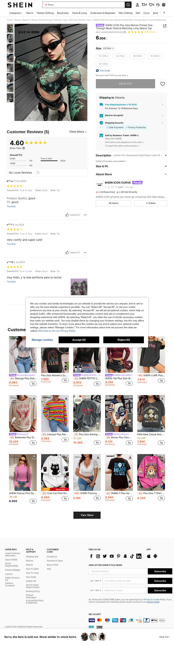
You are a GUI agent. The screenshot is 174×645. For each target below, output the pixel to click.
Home (9, 20)
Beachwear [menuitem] (63, 13)
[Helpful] (67, 215)
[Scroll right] (164, 13)
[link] (144, 5)
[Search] (128, 5)
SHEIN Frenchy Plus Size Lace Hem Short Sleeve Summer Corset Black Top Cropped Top (87, 493)
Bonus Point (52, 565)
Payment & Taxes (55, 561)
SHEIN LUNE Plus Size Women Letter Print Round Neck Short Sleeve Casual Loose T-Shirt (151, 375)
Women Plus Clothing (41, 20)
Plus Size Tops (60, 20)
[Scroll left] (160, 13)
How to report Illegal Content (32, 586)
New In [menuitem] (29, 13)
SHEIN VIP (31, 581)
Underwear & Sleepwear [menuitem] (102, 13)
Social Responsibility (11, 564)
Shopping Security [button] (114, 123)
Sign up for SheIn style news (105, 565)
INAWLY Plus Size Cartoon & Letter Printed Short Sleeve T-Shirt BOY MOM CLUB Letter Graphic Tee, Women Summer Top (119, 493)
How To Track (32, 573)
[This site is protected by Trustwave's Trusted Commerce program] (91, 627)
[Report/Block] (85, 215)
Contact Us (52, 557)
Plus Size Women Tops (80, 20)
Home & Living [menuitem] (79, 13)
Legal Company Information (12, 554)
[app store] (148, 558)
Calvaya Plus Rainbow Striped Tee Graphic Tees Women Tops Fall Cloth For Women (55, 434)
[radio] (103, 56)
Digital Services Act (12, 579)
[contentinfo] (130, 620)
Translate (11, 206)
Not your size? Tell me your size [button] (111, 75)
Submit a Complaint (10, 584)
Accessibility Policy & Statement (35, 601)
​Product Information (31, 596)
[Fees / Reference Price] (107, 38)
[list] (116, 556)
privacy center (153, 602)
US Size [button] (107, 48)
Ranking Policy (33, 591)
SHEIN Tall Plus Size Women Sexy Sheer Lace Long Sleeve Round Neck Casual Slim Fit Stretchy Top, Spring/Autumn (119, 378)
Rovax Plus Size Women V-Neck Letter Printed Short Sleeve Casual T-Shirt (119, 437)
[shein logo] (20, 5)
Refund (29, 565)
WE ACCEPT (95, 614)
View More (87, 515)
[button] (158, 5)
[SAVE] (162, 83)
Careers (9, 574)
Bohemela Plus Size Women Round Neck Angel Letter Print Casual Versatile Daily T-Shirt (23, 437)
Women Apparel (21, 20)
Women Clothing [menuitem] (45, 13)
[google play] (155, 558)
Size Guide (31, 577)
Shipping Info (32, 557)
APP (148, 550)
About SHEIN (11, 560)
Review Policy (16, 148)
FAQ (49, 569)
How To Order (32, 569)
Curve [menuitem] (146, 13)
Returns (29, 561)
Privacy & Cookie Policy (155, 599)
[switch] (37, 172)
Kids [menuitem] (138, 13)
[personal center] (137, 5)
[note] (55, 489)
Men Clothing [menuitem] (125, 13)
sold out (125, 83)
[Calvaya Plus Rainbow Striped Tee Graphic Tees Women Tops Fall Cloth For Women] (55, 413)
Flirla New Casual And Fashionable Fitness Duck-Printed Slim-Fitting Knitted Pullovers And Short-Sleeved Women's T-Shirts (151, 434)
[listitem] (23, 363)
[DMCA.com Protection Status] (99, 627)
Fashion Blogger (12, 570)
